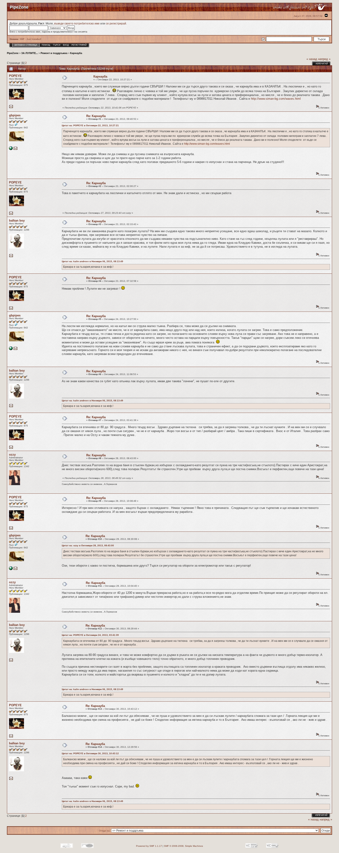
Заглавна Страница (25, 45)
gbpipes (15, 115)
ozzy (12, 454)
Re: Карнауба (96, 116)
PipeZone (12, 53)
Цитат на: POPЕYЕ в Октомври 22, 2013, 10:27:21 (90, 125)
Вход (66, 45)
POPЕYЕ (15, 76)
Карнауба (76, 53)
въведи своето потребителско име (77, 23)
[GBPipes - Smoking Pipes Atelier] (11, 149)
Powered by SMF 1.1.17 (149, 846)
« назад (311, 59)
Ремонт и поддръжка (54, 53)
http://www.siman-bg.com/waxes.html (276, 98)
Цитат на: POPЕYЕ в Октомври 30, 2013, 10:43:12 (90, 753)
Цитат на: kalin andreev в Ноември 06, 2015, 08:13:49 (92, 261)
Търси (56, 45)
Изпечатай (322, 64)
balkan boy (17, 220)
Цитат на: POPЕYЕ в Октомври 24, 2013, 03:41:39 (90, 635)
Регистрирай (78, 45)
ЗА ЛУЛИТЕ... (29, 53)
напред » (324, 59)
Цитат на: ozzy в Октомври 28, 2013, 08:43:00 (88, 545)
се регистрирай (116, 23)
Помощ (46, 45)
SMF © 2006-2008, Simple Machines (183, 846)
